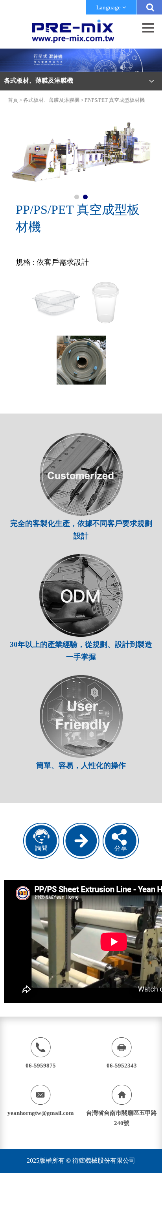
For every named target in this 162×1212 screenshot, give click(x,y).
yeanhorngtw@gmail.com (40, 1113)
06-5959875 (41, 1065)
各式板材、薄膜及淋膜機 (51, 100)
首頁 (13, 100)
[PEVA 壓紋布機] (81, 856)
